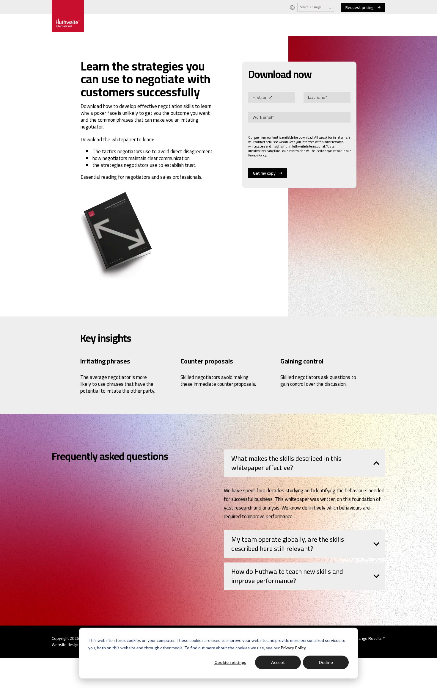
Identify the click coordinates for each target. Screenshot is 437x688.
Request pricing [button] (359, 7)
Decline (326, 662)
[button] (292, 7)
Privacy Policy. (293, 647)
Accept (278, 662)
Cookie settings (230, 662)
